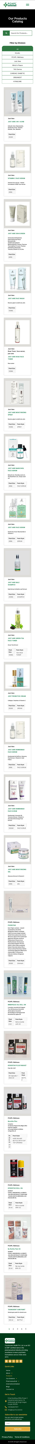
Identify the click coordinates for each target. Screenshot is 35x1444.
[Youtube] (10, 1361)
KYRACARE (17, 81)
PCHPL (17, 53)
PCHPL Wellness (18, 57)
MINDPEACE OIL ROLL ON (17, 1005)
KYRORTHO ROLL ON (15, 1188)
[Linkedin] (20, 1361)
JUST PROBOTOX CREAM (17, 696)
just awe (11, 353)
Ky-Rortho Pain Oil (14, 1249)
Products (9, 1376)
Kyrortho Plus (12, 1121)
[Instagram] (13, 1361)
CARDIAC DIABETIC (17, 73)
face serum (21, 351)
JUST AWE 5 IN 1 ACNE (16, 122)
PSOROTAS (12, 925)
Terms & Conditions (22, 1437)
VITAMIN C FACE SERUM (16, 178)
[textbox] (17, 128)
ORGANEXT (17, 77)
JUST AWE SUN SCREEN (16, 233)
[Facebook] (6, 1361)
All (17, 49)
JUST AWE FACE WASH (16, 298)
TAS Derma (17, 69)
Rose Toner (12, 351)
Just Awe (17, 61)
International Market (13, 1384)
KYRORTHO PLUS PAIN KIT (17, 1065)
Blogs (8, 1387)
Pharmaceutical (11, 1381)
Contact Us (10, 1389)
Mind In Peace (17, 65)
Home (8, 1370)
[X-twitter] (17, 1361)
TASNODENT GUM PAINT (16, 1309)
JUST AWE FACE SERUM (16, 527)
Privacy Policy (7, 1437)
